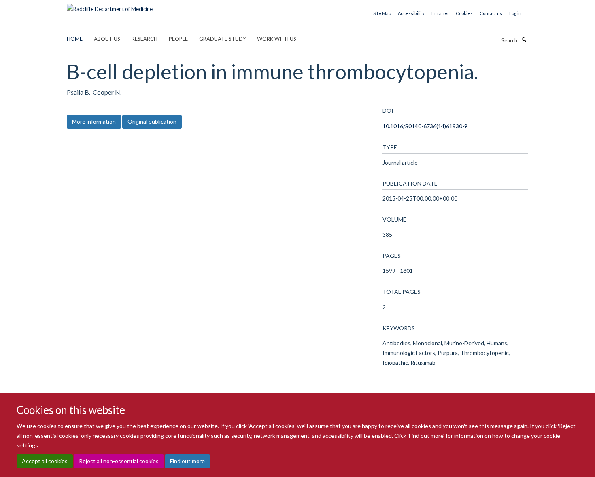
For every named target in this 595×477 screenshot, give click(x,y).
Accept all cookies (45, 461)
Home (75, 39)
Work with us (276, 39)
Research (144, 39)
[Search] (523, 39)
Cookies (464, 13)
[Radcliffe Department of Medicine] (110, 6)
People (178, 39)
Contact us (491, 13)
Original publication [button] (152, 121)
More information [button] (94, 121)
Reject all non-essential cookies (119, 461)
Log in (515, 13)
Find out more (187, 461)
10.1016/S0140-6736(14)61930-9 (425, 125)
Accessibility (411, 13)
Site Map (382, 13)
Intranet (440, 13)
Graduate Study (222, 39)
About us (107, 39)
